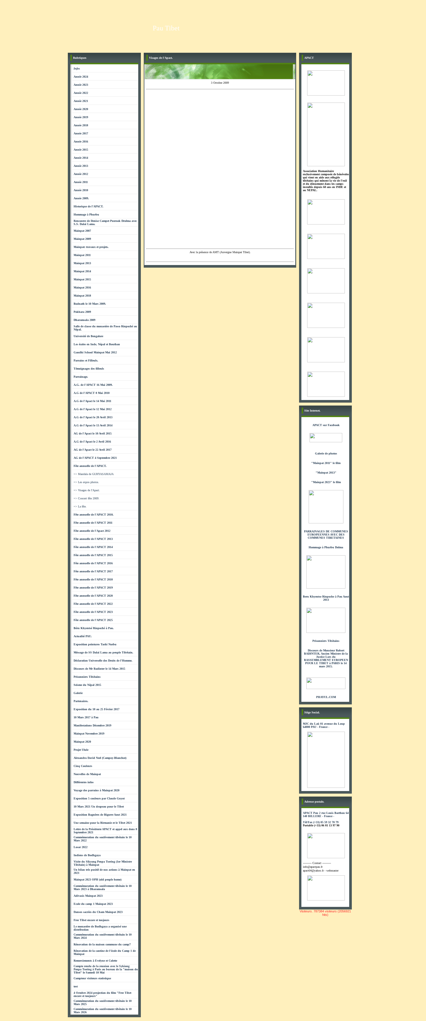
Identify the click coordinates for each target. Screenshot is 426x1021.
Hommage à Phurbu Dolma (326, 547)
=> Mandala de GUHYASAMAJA (94, 474)
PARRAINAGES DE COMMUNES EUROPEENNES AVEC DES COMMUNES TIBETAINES (326, 534)
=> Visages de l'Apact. (87, 490)
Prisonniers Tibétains (325, 640)
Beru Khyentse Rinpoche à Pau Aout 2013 (326, 598)
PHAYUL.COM (326, 697)
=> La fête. (80, 506)
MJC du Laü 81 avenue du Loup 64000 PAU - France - (324, 725)
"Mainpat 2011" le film (326, 463)
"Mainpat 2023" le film (326, 482)
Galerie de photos (326, 453)
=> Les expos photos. (86, 482)
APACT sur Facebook (326, 425)
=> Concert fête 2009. (86, 498)
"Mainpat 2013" (326, 472)
